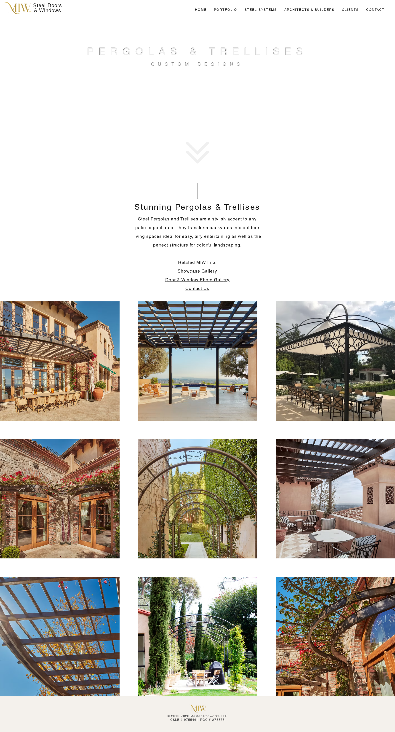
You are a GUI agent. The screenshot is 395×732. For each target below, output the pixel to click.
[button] (225, 10)
